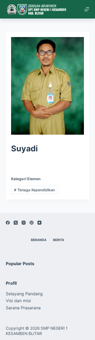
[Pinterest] (32, 223)
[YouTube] (39, 223)
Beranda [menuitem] (38, 240)
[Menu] (86, 9)
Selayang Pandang (24, 293)
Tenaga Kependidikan (34, 190)
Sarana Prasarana (23, 307)
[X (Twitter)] (16, 223)
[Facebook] (8, 223)
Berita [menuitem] (58, 240)
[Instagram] (24, 223)
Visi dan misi (18, 300)
